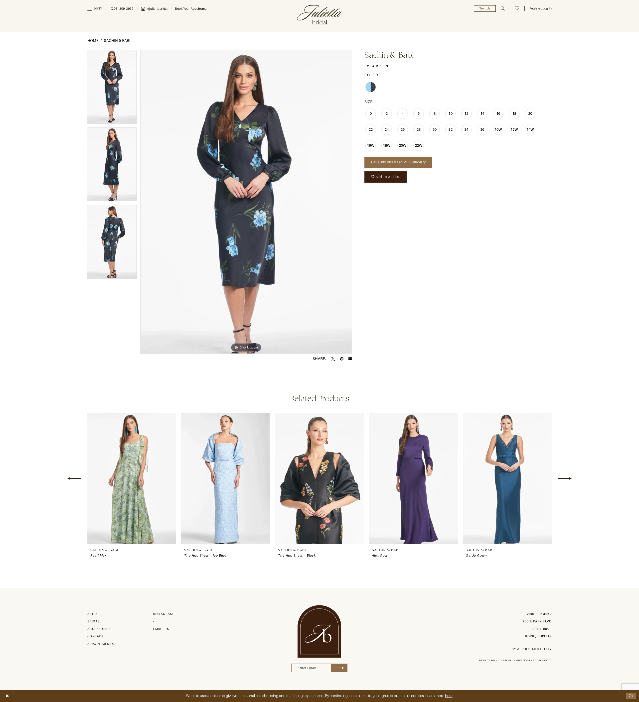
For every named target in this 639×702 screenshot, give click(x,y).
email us (161, 629)
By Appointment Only (532, 649)
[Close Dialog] (7, 696)
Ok (631, 696)
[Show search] (503, 8)
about (93, 614)
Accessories (99, 629)
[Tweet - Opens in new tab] (333, 359)
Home (93, 41)
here (449, 696)
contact (95, 636)
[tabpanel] (112, 88)
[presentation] (131, 478)
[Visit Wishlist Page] (517, 8)
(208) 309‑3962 (539, 614)
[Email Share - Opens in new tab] (350, 358)
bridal (93, 621)
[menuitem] (95, 9)
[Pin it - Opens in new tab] (341, 359)
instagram (163, 614)
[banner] (319, 14)
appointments (100, 644)
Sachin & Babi (117, 41)
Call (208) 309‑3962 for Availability (398, 162)
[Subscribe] (339, 668)
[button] (95, 9)
